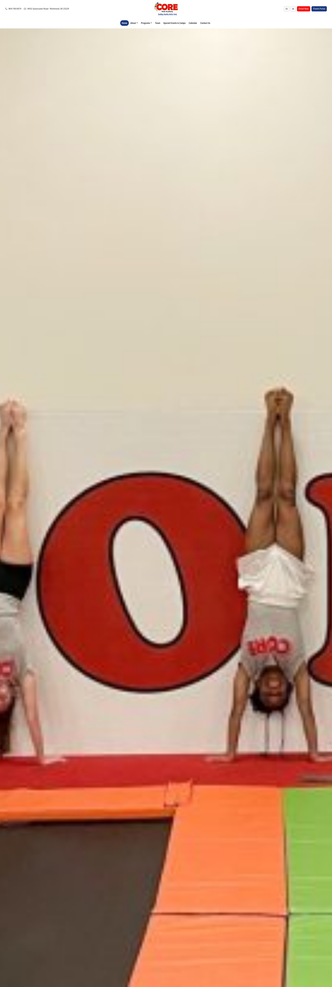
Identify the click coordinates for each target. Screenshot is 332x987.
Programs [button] (145, 23)
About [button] (133, 23)
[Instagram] (293, 8)
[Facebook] (286, 8)
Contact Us (205, 23)
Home (124, 23)
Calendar (193, 23)
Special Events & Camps (174, 23)
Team (157, 23)
